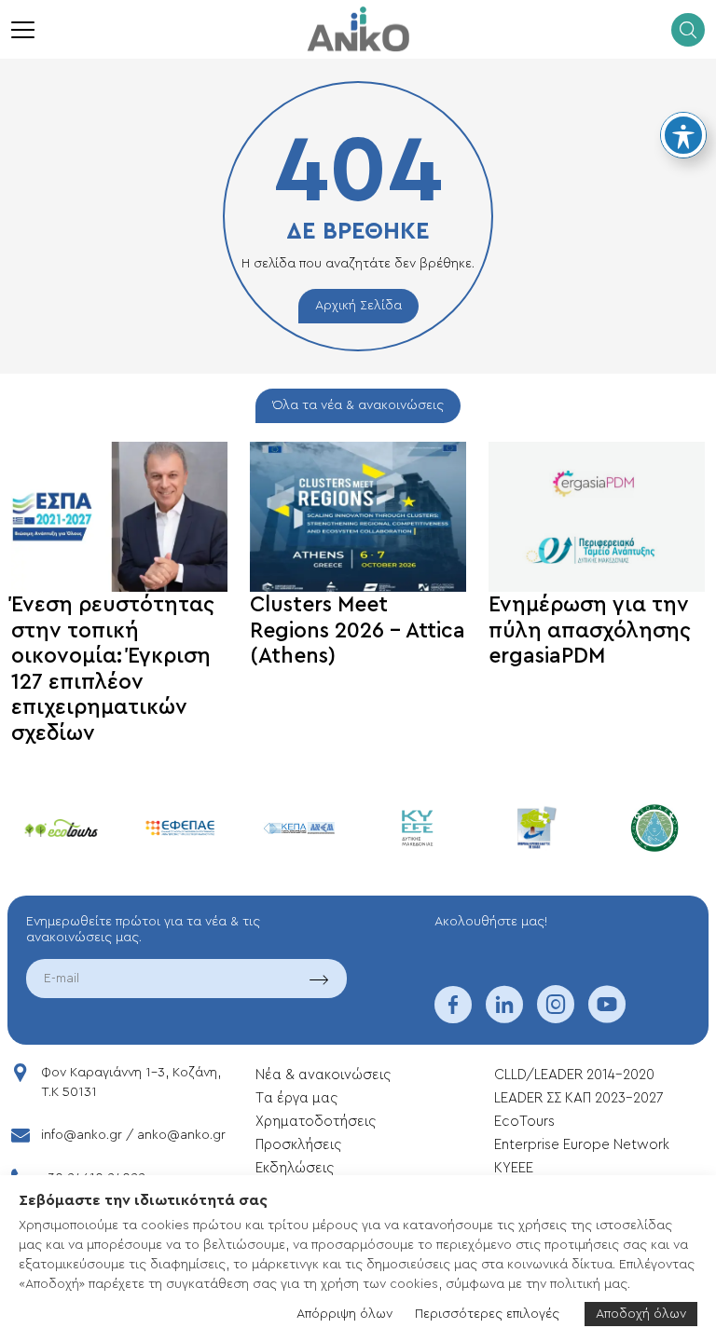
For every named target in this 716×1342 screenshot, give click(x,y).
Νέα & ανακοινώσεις (323, 1075)
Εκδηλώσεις (294, 1168)
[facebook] (453, 1016)
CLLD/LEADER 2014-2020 (576, 1075)
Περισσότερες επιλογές (487, 1314)
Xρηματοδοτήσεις (315, 1122)
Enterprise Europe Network (581, 1145)
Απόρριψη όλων (344, 1314)
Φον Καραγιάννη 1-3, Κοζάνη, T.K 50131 (131, 1082)
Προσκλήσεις (298, 1145)
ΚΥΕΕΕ (513, 1168)
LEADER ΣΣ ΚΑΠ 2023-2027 (578, 1098)
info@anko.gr (81, 1135)
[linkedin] (504, 1016)
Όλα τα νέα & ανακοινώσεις (358, 405)
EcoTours (524, 1122)
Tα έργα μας (296, 1098)
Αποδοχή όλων (641, 1314)
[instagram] (555, 1016)
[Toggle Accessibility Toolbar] (683, 135)
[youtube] (607, 1016)
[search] (688, 30)
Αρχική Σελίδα (358, 305)
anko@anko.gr (181, 1135)
